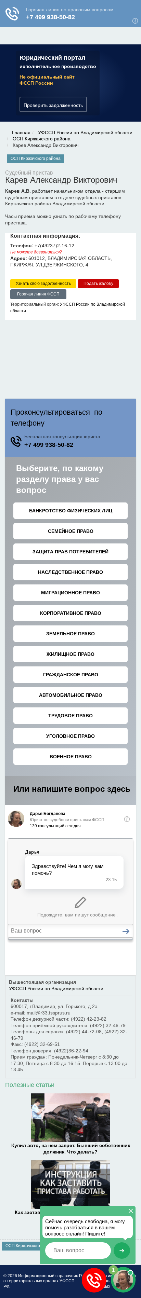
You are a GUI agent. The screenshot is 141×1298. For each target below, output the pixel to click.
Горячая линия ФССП (38, 294)
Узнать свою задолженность (43, 283)
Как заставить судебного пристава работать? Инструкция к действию (71, 1215)
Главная (21, 132)
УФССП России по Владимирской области (85, 132)
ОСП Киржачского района (41, 138)
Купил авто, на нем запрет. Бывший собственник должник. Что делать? (70, 1148)
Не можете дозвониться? (36, 252)
